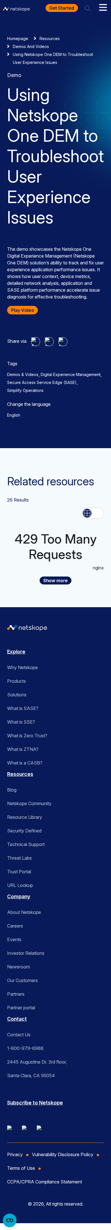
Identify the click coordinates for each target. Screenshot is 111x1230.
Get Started (61, 8)
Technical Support (26, 844)
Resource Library (24, 817)
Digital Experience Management (70, 374)
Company (18, 896)
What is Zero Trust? (27, 735)
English (13, 415)
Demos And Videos (31, 46)
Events (14, 939)
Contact (17, 1019)
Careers (15, 926)
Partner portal (21, 1007)
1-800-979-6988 (25, 1048)
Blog (12, 790)
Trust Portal (19, 871)
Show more (55, 580)
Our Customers (22, 980)
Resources (50, 38)
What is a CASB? (24, 763)
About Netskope (24, 912)
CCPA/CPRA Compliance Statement (44, 1182)
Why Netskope (22, 667)
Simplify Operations (25, 390)
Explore (16, 652)
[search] (88, 8)
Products (16, 681)
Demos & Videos (22, 374)
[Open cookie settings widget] (10, 1220)
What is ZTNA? (22, 749)
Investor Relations (25, 953)
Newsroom (18, 967)
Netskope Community (29, 803)
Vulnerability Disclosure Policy (62, 1154)
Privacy (15, 1154)
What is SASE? (22, 708)
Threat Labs (19, 858)
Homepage (17, 38)
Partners (15, 994)
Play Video (22, 310)
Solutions (16, 695)
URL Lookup (20, 885)
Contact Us (18, 1034)
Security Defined (24, 831)
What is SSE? (21, 722)
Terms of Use (21, 1168)
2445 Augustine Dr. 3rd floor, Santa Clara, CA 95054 (37, 1068)
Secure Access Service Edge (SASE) (42, 382)
